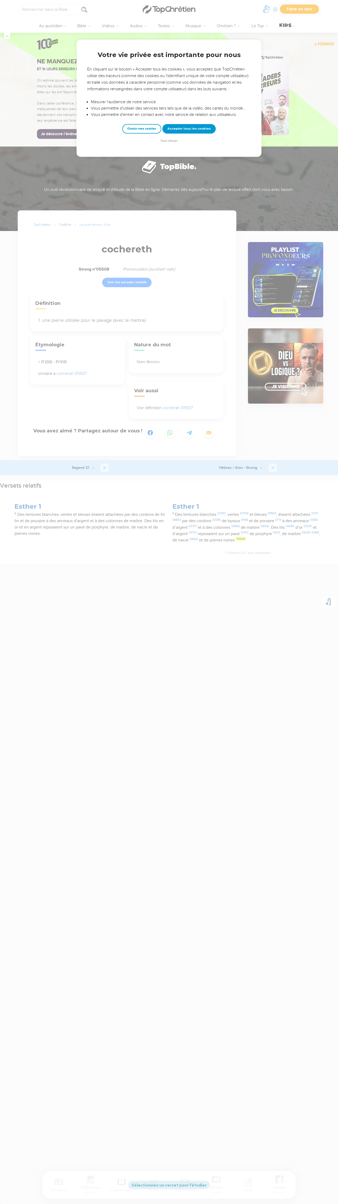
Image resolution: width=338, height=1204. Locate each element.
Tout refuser (169, 141)
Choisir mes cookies (141, 128)
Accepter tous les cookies (189, 128)
